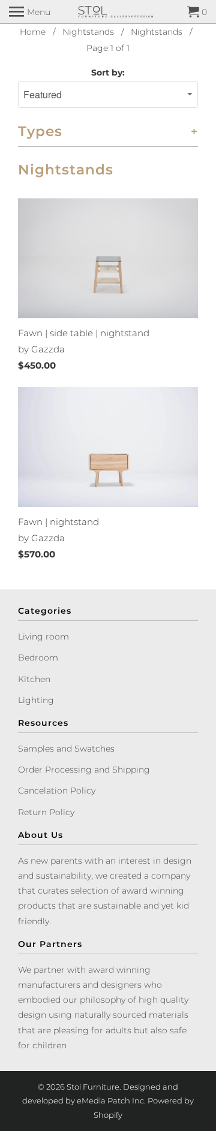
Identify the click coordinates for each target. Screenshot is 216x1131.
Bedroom (38, 657)
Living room (43, 636)
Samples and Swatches (66, 748)
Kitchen (34, 679)
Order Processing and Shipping (84, 769)
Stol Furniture (93, 1086)
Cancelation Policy (56, 790)
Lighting (36, 700)
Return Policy (46, 812)
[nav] (29, 12)
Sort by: (108, 72)
